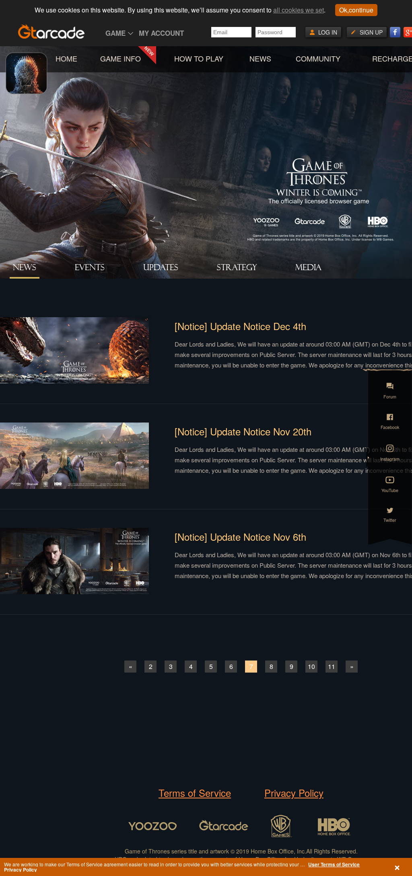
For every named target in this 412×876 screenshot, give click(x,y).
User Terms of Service (334, 864)
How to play (198, 58)
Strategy (237, 267)
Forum (389, 396)
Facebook (390, 426)
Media (308, 267)
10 (311, 666)
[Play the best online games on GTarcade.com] (51, 31)
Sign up (371, 32)
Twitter (389, 519)
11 (331, 666)
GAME (115, 33)
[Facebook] (395, 32)
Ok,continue (356, 9)
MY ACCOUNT (161, 33)
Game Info (120, 58)
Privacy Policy (293, 793)
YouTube (389, 489)
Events (90, 267)
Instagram (390, 458)
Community (318, 58)
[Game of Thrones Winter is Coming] (26, 87)
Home (66, 58)
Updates (160, 267)
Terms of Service (195, 793)
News (260, 58)
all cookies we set (298, 9)
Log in (327, 32)
